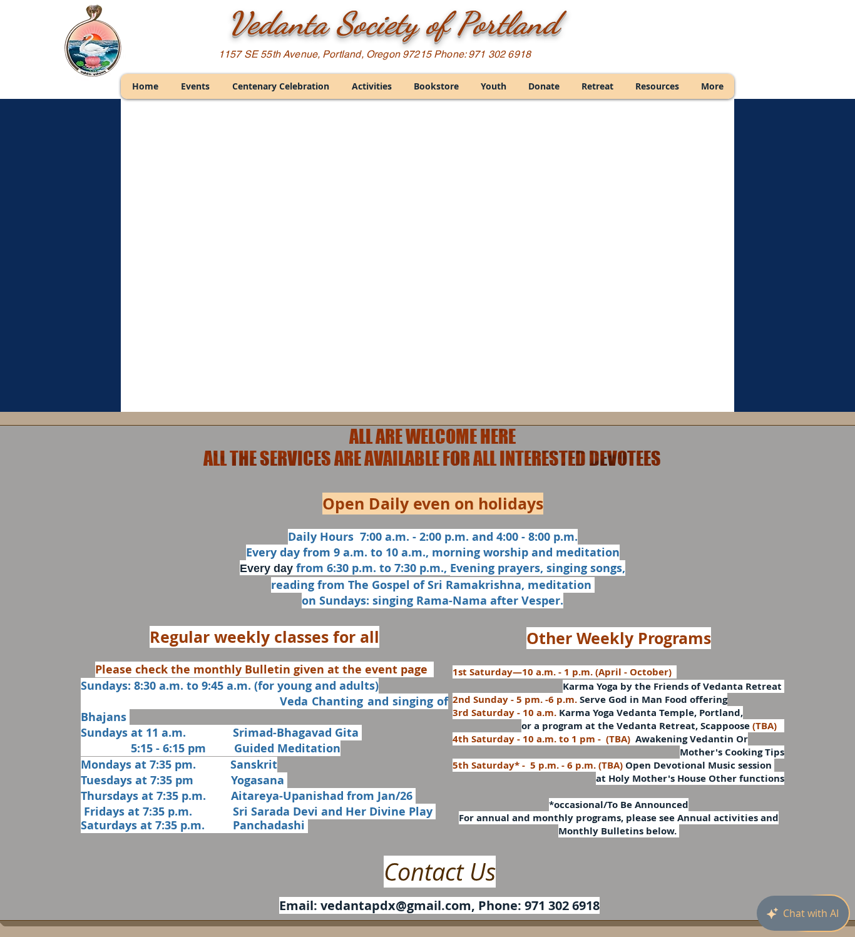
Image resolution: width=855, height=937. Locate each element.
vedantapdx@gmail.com (395, 905)
